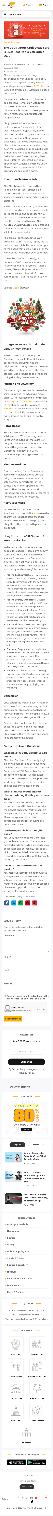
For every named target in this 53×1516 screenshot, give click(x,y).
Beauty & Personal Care (19, 1278)
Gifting (11, 1244)
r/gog (16, 287)
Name (7, 956)
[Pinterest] (27, 1497)
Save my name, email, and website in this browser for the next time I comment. (28, 997)
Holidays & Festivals (17, 1224)
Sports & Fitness (15, 1258)
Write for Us (27, 1487)
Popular (17, 1145)
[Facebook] (18, 1497)
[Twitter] (22, 1497)
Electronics (13, 1231)
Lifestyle (11, 1271)
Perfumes (9, 408)
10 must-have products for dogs (24, 1310)
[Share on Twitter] (13, 902)
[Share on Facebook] (6, 902)
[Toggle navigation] (4, 4)
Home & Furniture (16, 1292)
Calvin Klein (26, 401)
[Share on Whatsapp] (20, 902)
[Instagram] (31, 1497)
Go (5, 14)
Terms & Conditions (27, 1481)
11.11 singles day (24, 1314)
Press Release (12, 42)
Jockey (10, 401)
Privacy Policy (26, 1072)
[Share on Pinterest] (27, 902)
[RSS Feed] (46, 1498)
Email (7, 970)
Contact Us (28, 1476)
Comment (10, 935)
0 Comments (11, 72)
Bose (36, 513)
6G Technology (40, 1319)
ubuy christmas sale (26, 897)
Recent (36, 1145)
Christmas (13, 897)
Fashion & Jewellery (17, 1265)
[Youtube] (36, 1497)
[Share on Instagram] (34, 902)
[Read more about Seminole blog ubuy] (11, 5)
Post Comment (13, 1018)
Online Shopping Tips (18, 1251)
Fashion (11, 1237)
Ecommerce (13, 1285)
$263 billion (40, 86)
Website (8, 983)
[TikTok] (32, 1501)
